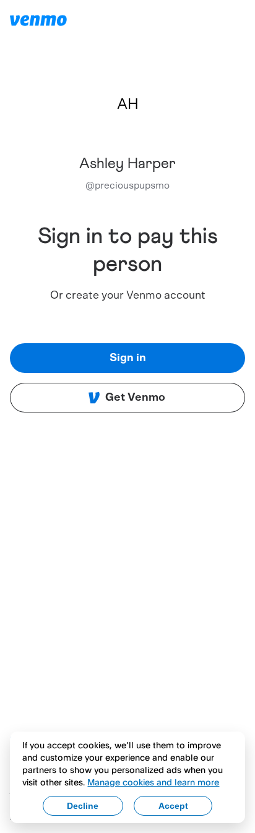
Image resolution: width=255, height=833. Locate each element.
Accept (173, 806)
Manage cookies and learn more (153, 782)
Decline (82, 806)
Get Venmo (135, 397)
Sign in (128, 358)
